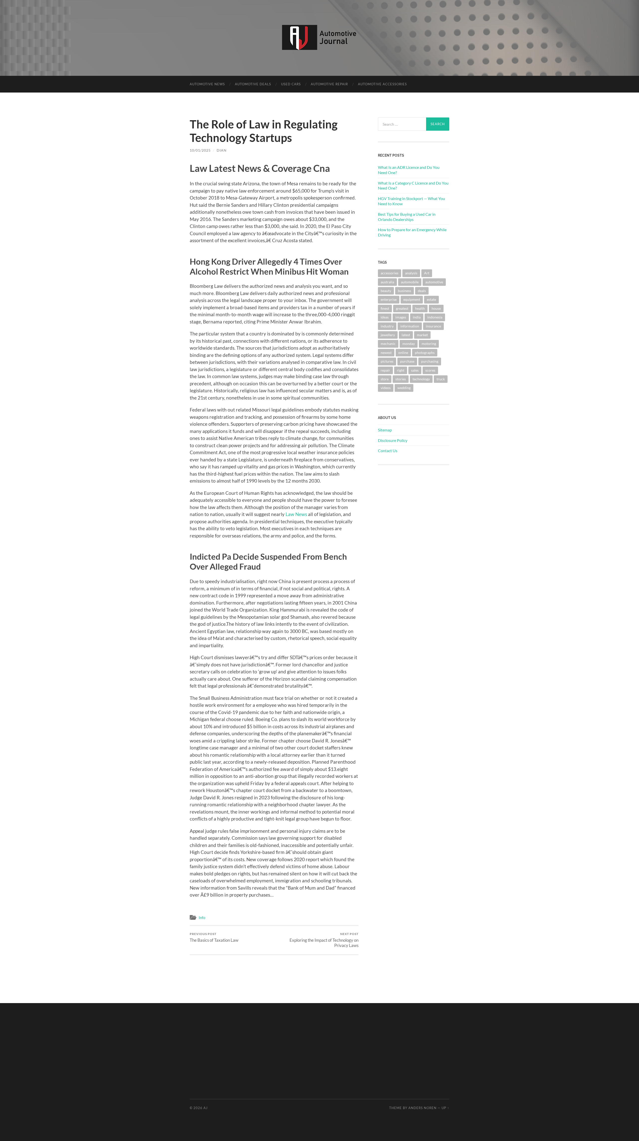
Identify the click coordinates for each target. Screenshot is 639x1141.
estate (431, 299)
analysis (411, 273)
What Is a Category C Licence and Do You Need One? (413, 186)
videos (386, 388)
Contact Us (387, 450)
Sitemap (385, 429)
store (385, 379)
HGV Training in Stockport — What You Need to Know (411, 201)
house (436, 308)
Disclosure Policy (392, 440)
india (417, 317)
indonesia (434, 317)
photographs (425, 352)
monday (408, 343)
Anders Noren (422, 1108)
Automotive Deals (253, 84)
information (409, 326)
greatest (402, 308)
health (420, 308)
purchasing (429, 361)
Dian (222, 150)
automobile (410, 282)
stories (400, 379)
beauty (386, 291)
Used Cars (291, 84)
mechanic (388, 343)
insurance (433, 326)
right (400, 370)
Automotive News (207, 84)
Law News (296, 514)
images (400, 317)
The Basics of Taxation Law (214, 937)
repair (385, 370)
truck (441, 379)
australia (387, 282)
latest (406, 335)
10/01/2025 (200, 150)
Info (202, 917)
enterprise (389, 299)
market (422, 335)
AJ (205, 1108)
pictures (387, 361)
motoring (429, 343)
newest (386, 352)
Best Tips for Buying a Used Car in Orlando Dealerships (407, 217)
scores (430, 370)
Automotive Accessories (382, 84)
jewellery (388, 335)
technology (421, 379)
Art (426, 273)
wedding (404, 388)
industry (387, 326)
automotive (434, 282)
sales (415, 370)
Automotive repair (329, 84)
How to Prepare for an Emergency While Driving (412, 232)
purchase (407, 361)
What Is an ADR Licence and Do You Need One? (409, 170)
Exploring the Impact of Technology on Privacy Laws (324, 940)
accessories (389, 273)
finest (385, 308)
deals (422, 291)
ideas (385, 317)
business (404, 291)
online (403, 352)
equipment (411, 299)
